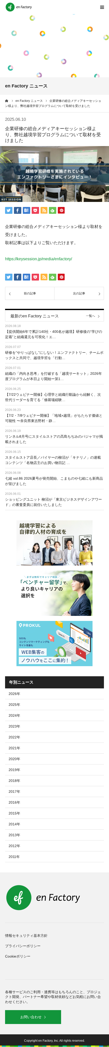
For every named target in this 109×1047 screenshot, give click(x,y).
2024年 (14, 715)
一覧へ (90, 316)
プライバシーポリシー (23, 946)
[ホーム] (7, 101)
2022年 (14, 737)
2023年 (14, 726)
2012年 (14, 846)
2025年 (14, 705)
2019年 (14, 770)
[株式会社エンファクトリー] (19, 7)
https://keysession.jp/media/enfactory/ (38, 259)
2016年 (14, 802)
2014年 (14, 824)
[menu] (102, 7)
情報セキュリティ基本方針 (26, 936)
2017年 (14, 791)
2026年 (14, 694)
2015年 (14, 813)
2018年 (14, 781)
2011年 (14, 857)
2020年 (14, 759)
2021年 (14, 748)
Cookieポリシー (17, 956)
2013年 (14, 835)
